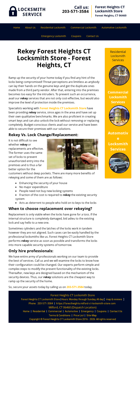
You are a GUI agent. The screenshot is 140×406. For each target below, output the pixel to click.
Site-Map (92, 315)
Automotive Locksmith (114, 27)
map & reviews (114, 299)
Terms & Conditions (59, 315)
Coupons (76, 36)
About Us (30, 27)
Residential (39, 311)
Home (16, 27)
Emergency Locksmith (53, 36)
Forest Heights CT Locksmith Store (63, 108)
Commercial (55, 311)
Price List (79, 315)
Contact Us (92, 36)
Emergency (87, 311)
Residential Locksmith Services (118, 56)
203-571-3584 (75, 11)
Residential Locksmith (53, 27)
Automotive (71, 311)
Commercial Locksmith (83, 27)
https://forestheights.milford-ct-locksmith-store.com (86, 303)
